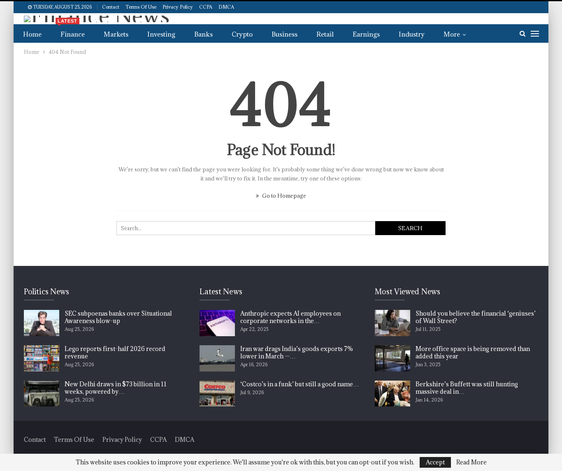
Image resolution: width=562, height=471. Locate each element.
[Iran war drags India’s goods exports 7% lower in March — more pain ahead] (217, 358)
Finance (71, 31)
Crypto (242, 34)
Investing (161, 34)
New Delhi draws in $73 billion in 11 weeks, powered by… (116, 387)
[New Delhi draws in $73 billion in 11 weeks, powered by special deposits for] (41, 394)
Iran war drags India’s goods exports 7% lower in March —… (296, 352)
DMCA (226, 7)
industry (412, 34)
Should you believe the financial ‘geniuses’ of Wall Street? (476, 317)
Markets (116, 34)
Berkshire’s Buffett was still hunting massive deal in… (467, 387)
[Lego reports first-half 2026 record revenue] (41, 358)
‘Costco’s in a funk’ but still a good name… (299, 384)
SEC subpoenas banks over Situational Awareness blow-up (118, 317)
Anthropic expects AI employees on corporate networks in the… (290, 317)
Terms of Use (140, 7)
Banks (203, 34)
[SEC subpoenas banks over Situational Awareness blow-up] (41, 323)
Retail (325, 34)
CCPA (205, 7)
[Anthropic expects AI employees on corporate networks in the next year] (217, 323)
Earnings (366, 34)
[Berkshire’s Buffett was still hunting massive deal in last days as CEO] (392, 394)
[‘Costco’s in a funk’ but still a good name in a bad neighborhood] (217, 394)
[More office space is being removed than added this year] (392, 358)
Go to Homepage (283, 195)
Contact (110, 7)
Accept (435, 462)
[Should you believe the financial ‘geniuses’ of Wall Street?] (392, 323)
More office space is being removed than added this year (473, 352)
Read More (471, 462)
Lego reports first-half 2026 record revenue (115, 352)
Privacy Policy (178, 7)
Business (284, 34)
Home (32, 34)
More (452, 34)
